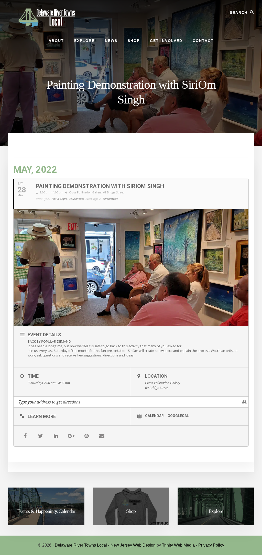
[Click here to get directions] (244, 402)
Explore (216, 511)
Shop (131, 511)
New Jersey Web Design (133, 545)
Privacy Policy (211, 545)
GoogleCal (178, 416)
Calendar (154, 416)
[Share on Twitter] (40, 436)
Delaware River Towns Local (81, 545)
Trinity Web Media (178, 545)
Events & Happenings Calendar (46, 511)
